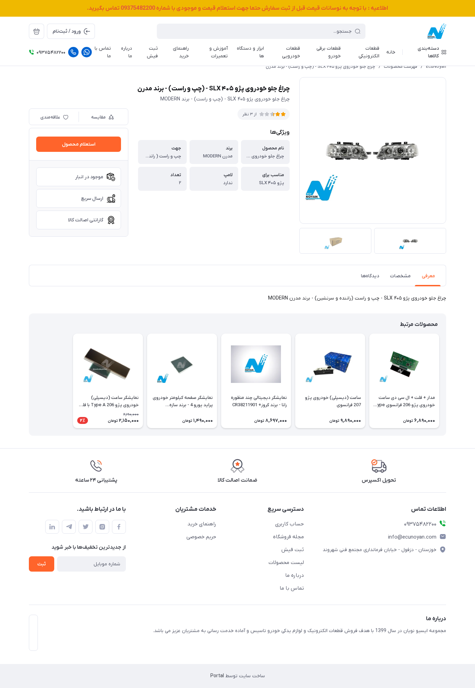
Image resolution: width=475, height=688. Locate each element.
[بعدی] (29, 381)
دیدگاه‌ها (370, 276)
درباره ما (294, 575)
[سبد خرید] (36, 31)
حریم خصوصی (201, 536)
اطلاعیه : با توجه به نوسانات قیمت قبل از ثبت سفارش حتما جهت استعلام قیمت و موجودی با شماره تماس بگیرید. (237, 8)
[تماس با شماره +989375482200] (73, 52)
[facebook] (119, 527)
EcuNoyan (436, 66)
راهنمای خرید (201, 524)
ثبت (41, 564)
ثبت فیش (292, 549)
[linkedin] (52, 527)
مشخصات (400, 276)
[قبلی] (446, 381)
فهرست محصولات (400, 66)
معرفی (428, 276)
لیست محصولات (286, 562)
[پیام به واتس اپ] (86, 52)
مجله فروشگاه (288, 536)
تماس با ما (292, 588)
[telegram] (69, 527)
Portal (217, 676)
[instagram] (102, 527)
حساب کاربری (289, 524)
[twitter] (85, 527)
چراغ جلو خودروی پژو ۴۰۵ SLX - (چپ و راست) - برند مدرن (320, 66)
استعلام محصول (78, 144)
